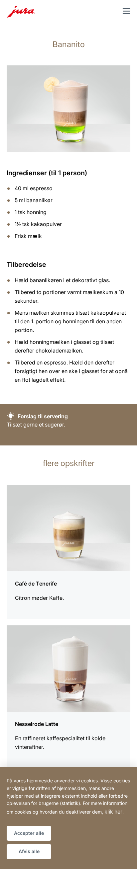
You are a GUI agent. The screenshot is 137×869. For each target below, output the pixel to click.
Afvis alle (29, 851)
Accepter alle (29, 833)
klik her (113, 811)
